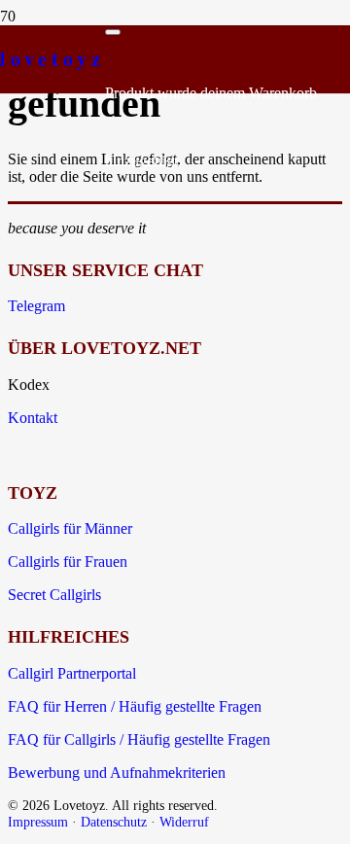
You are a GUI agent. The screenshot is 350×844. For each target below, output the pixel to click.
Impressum (38, 821)
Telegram (36, 306)
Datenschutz (114, 821)
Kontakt (32, 417)
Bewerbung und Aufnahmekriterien (117, 772)
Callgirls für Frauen (67, 561)
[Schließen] (113, 32)
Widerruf (184, 821)
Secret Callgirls (54, 594)
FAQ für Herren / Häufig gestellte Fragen (135, 706)
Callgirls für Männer (70, 528)
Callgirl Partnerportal (72, 673)
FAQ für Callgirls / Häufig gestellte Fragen (139, 739)
